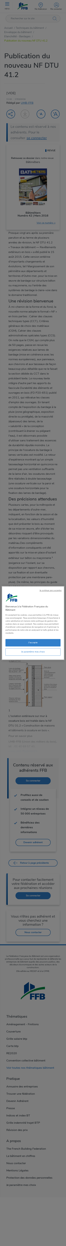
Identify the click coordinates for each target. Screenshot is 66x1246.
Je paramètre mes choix (33, 651)
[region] (33, 623)
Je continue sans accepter (51, 590)
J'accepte (33, 642)
